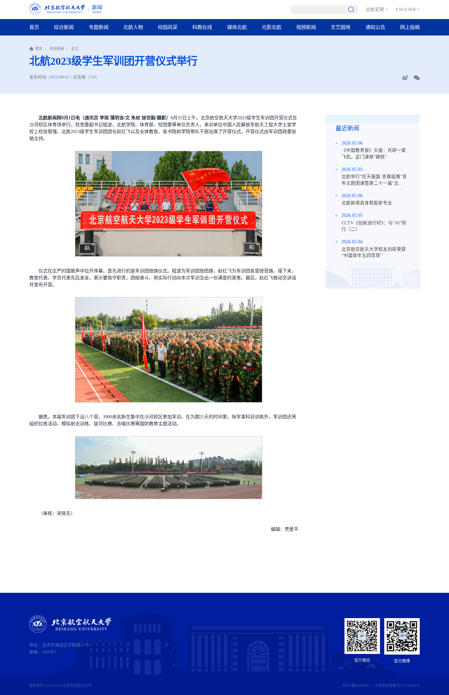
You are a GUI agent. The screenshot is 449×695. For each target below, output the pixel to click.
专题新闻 (98, 27)
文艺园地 (340, 27)
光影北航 (271, 27)
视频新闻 (306, 27)
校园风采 (167, 27)
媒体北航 (237, 27)
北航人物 (133, 27)
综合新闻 (64, 27)
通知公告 (375, 27)
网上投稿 (410, 27)
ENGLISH (408, 9)
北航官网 (377, 9)
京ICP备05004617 (356, 685)
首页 (34, 27)
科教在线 (202, 27)
